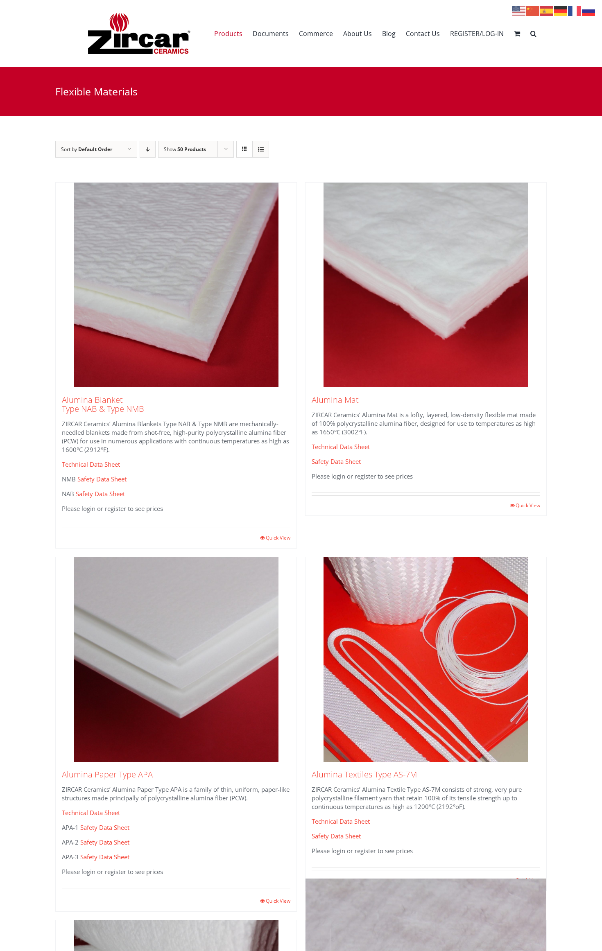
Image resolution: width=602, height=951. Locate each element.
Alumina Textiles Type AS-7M (364, 774)
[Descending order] (148, 149)
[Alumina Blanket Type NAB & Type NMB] (176, 285)
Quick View (278, 537)
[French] (575, 10)
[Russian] (589, 10)
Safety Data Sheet (102, 479)
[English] (519, 10)
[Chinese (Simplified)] (533, 10)
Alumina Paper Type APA (107, 774)
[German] (561, 10)
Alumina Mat (335, 399)
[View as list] (261, 149)
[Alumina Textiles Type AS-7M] (426, 659)
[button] (533, 33)
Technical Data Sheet (91, 464)
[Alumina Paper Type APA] (176, 659)
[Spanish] (547, 10)
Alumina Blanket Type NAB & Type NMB (103, 404)
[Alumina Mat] (426, 285)
